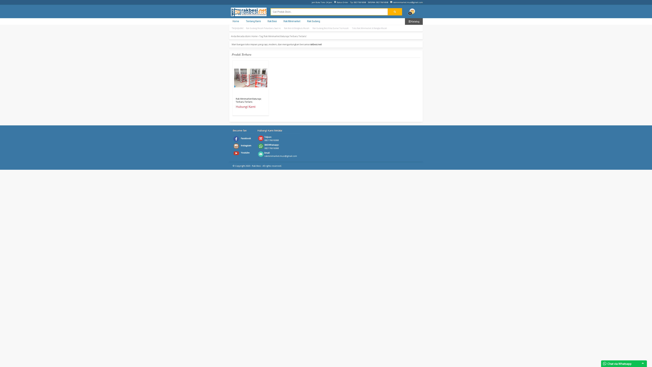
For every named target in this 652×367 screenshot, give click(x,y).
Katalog (415, 21)
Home (236, 21)
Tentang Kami (253, 21)
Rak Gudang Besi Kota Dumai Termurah (331, 28)
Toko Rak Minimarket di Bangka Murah (369, 28)
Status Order (342, 2)
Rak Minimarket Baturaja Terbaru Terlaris (248, 100)
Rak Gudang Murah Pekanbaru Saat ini (263, 28)
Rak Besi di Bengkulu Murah (296, 28)
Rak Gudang (313, 21)
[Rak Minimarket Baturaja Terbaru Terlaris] (250, 79)
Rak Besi (272, 21)
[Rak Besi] (249, 14)
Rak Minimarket (292, 21)
